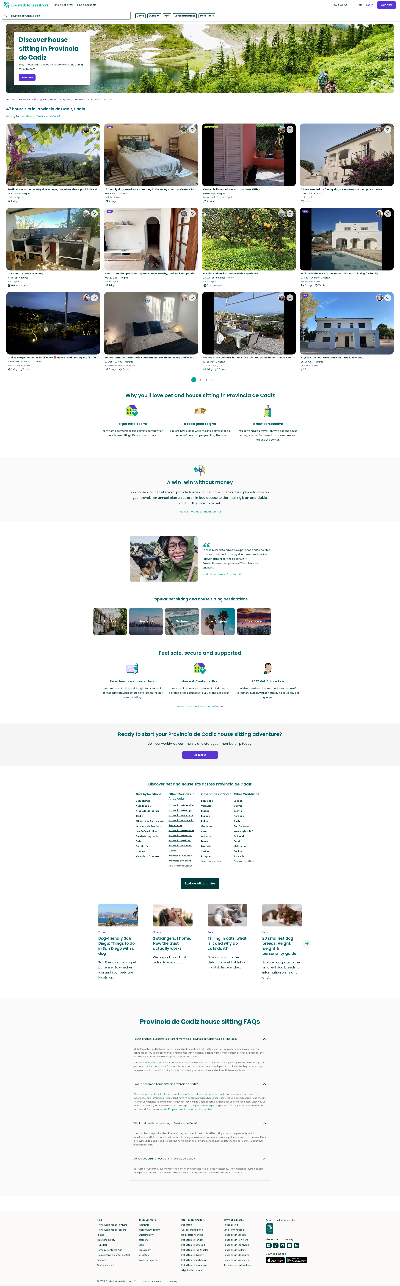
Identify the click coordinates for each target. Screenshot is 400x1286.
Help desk (102, 1245)
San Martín (142, 846)
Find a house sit (86, 5)
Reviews (101, 1260)
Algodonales (143, 806)
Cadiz (139, 816)
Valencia (206, 806)
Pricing (100, 1234)
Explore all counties (200, 883)
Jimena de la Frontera (148, 826)
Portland (239, 816)
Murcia (172, 850)
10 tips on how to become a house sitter (190, 1109)
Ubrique (140, 851)
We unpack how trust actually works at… (169, 960)
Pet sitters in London (192, 1239)
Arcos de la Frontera (148, 811)
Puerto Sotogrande (147, 836)
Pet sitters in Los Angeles (194, 1250)
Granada (206, 826)
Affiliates (144, 1255)
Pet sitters (186, 1224)
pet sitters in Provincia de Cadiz (39, 116)
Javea (204, 831)
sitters (157, 932)
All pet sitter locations (193, 1270)
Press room (145, 1250)
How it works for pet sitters (111, 1229)
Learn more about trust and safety (198, 706)
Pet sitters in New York (193, 1245)
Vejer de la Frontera (147, 856)
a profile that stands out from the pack (202, 1094)
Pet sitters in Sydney (192, 1255)
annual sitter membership (157, 1062)
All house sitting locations (237, 1265)
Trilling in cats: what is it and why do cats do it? (227, 943)
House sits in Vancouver (237, 1260)
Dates (140, 15)
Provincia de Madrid (180, 835)
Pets (167, 15)
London (238, 800)
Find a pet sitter (63, 5)
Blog (141, 1245)
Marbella (206, 846)
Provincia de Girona (179, 840)
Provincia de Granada (181, 830)
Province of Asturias (180, 855)
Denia (204, 841)
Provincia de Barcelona (181, 805)
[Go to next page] (212, 379)
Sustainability (146, 1234)
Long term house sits (235, 1229)
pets (210, 932)
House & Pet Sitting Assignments (38, 99)
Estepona (206, 856)
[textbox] (66, 16)
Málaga (205, 816)
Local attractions (185, 15)
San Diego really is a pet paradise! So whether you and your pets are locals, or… (117, 970)
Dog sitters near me (192, 1234)
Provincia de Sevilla (179, 860)
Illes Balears (175, 825)
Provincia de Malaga (180, 810)
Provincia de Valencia (180, 820)
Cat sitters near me (192, 1229)
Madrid (205, 811)
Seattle (238, 811)
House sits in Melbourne (236, 1255)
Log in (369, 5)
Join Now (386, 5)
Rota (139, 841)
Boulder (238, 851)
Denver (238, 806)
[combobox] (66, 16)
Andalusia (80, 99)
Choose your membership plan (150, 1094)
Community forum (149, 1229)
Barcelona (207, 800)
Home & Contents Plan (109, 1250)
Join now (27, 77)
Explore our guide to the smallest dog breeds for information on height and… (281, 970)
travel (102, 932)
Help (359, 5)
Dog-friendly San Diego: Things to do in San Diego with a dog (116, 946)
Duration (154, 15)
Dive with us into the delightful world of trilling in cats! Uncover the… (227, 962)
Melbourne (240, 846)
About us (144, 1224)
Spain (66, 99)
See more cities (211, 861)
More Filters (207, 15)
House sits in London (235, 1234)
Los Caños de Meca (147, 831)
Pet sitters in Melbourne (194, 1260)
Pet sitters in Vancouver (194, 1265)
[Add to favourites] (94, 129)
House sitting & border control (113, 1255)
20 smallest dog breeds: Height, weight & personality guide (279, 946)
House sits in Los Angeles (237, 1245)
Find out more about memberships (199, 511)
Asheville (239, 856)
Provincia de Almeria (180, 845)
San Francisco (242, 826)
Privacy (173, 1281)
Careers (143, 1239)
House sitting (231, 1224)
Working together (148, 1260)
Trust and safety (106, 1239)
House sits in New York (236, 1239)
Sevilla (205, 851)
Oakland (239, 836)
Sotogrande (143, 800)
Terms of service (152, 1281)
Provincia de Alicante (180, 815)
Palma (205, 821)
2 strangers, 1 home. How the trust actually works (172, 943)
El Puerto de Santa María (150, 821)
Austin (237, 821)
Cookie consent (105, 1265)
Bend (237, 841)
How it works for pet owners (112, 1224)
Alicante (206, 836)
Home (10, 99)
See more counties (180, 865)
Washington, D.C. (244, 831)
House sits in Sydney (235, 1250)
